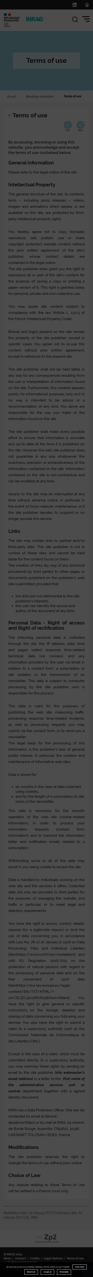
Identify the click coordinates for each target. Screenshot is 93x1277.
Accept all (47, 1272)
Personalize (64, 1272)
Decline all (31, 1272)
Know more (79, 1267)
